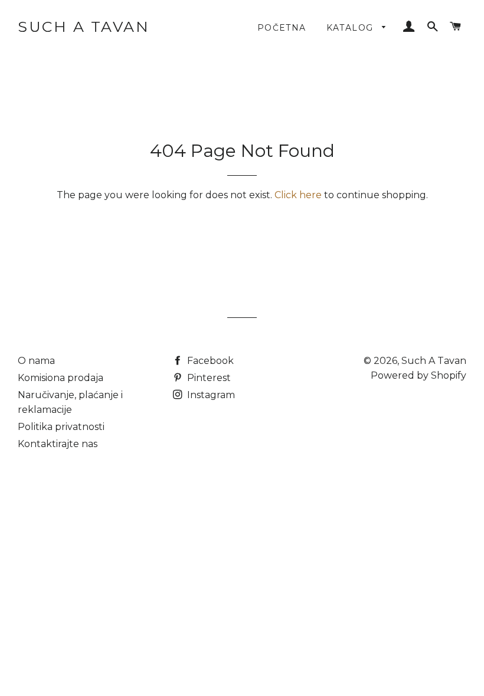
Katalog (351, 27)
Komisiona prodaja (60, 377)
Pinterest (208, 377)
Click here (298, 195)
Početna (281, 27)
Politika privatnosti (61, 426)
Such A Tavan (83, 26)
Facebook (209, 360)
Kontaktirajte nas (57, 443)
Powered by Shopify (418, 375)
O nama (36, 360)
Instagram (210, 394)
